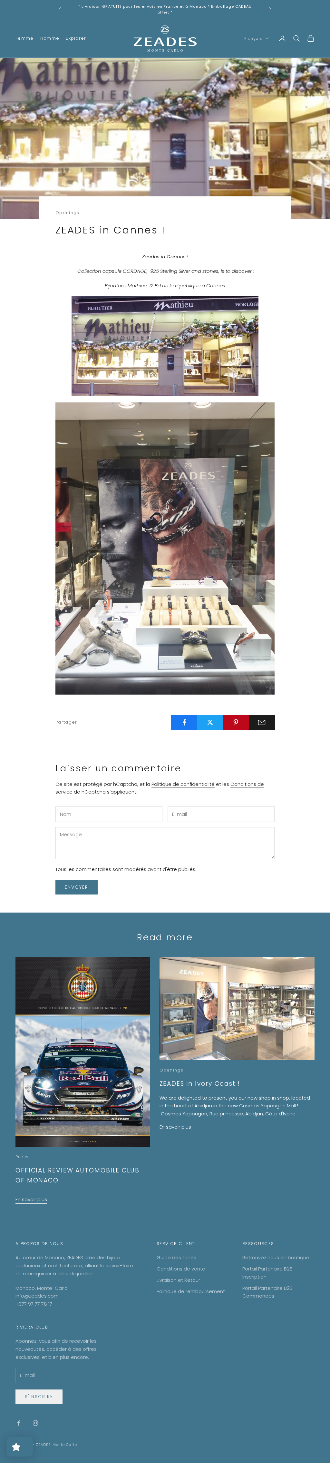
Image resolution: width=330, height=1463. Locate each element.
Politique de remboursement (191, 1291)
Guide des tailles (176, 1257)
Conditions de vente (181, 1268)
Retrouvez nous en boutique (275, 1257)
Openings (67, 213)
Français (253, 38)
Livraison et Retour (178, 1280)
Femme (24, 38)
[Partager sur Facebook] (184, 722)
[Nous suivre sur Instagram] (35, 1423)
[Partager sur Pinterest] (236, 722)
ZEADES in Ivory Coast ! (200, 1083)
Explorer (76, 38)
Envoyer (76, 887)
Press (22, 1157)
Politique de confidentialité (183, 784)
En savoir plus (31, 1199)
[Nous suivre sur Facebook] (18, 1423)
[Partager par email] (262, 722)
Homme (50, 38)
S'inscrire (39, 1396)
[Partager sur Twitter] (210, 722)
